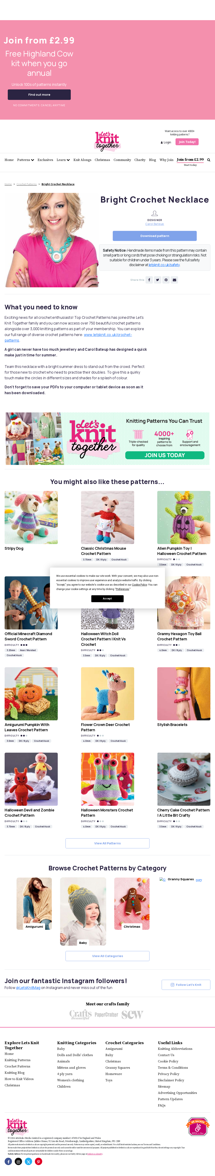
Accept (107, 598)
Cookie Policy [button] (139, 584)
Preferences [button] (122, 589)
